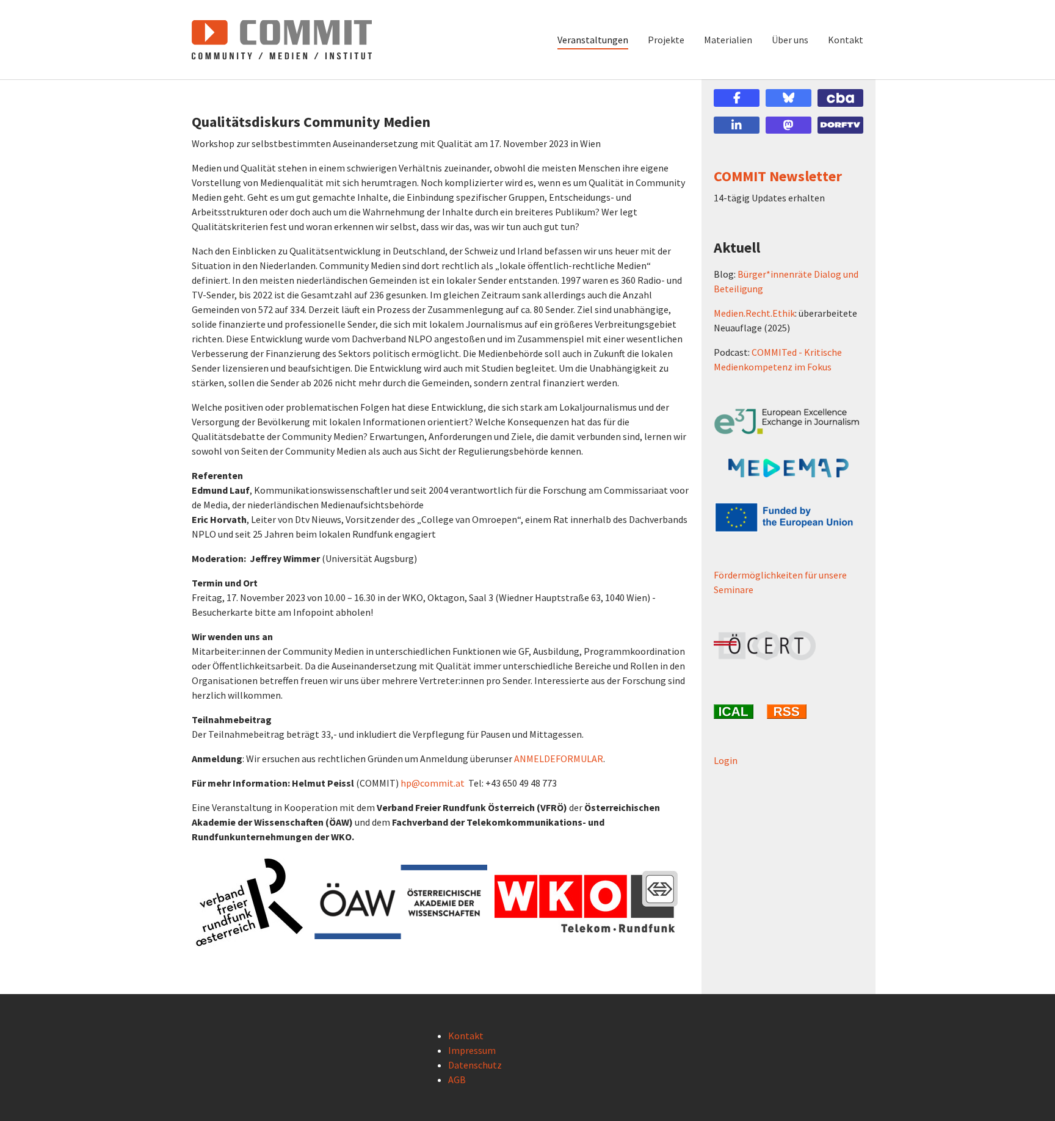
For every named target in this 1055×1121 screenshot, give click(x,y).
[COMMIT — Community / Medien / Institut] (282, 39)
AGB (457, 1079)
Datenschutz (475, 1065)
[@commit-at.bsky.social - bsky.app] (788, 98)
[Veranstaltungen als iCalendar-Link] (735, 711)
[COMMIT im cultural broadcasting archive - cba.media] (840, 98)
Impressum (472, 1050)
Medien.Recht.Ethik (754, 313)
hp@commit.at (433, 783)
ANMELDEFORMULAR (558, 758)
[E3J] (788, 421)
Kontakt (466, 1035)
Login (726, 760)
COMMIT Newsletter (778, 176)
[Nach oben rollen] (1028, 1094)
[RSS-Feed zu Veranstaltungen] (788, 711)
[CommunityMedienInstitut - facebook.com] (737, 98)
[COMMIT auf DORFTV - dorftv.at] (840, 125)
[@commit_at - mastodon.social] (788, 125)
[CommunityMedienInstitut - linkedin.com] (737, 125)
